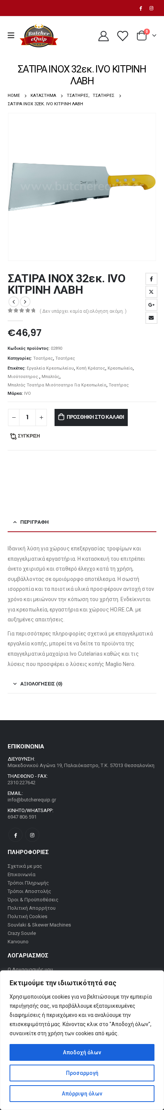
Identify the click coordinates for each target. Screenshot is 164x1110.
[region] (82, 1040)
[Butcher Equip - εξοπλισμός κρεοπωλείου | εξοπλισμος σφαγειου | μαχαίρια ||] (38, 35)
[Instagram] (151, 8)
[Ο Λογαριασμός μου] (103, 36)
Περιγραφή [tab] (34, 522)
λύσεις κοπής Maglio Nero (102, 664)
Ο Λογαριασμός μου (30, 969)
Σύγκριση (29, 436)
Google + (151, 305)
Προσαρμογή (82, 1073)
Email (151, 318)
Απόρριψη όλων (82, 1094)
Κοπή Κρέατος (90, 368)
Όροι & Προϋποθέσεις (33, 899)
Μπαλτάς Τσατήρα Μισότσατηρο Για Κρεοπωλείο (57, 385)
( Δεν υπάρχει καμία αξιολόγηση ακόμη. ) (83, 311)
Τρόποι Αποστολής (29, 891)
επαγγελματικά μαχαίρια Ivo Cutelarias (55, 654)
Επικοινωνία (21, 874)
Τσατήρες (43, 358)
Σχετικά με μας (25, 866)
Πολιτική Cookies (27, 916)
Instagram (32, 835)
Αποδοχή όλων (82, 1052)
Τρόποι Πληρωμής (28, 883)
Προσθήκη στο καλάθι (95, 417)
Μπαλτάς (50, 376)
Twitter (151, 292)
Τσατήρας (119, 385)
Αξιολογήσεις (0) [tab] (41, 684)
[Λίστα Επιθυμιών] (122, 36)
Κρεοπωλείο (120, 368)
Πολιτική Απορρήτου (32, 908)
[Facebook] (140, 8)
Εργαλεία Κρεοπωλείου (50, 368)
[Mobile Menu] (13, 35)
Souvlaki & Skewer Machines (39, 925)
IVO (27, 393)
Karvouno (18, 941)
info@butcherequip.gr (32, 800)
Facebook (151, 279)
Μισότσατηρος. (23, 376)
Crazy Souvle (22, 933)
